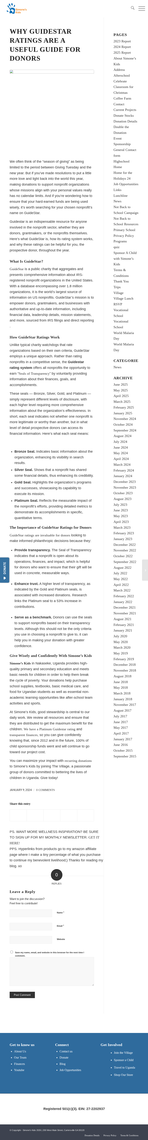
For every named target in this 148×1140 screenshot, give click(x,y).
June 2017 (121, 722)
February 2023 (124, 533)
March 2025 (122, 402)
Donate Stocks (124, 115)
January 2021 (123, 630)
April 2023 (121, 522)
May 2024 (121, 453)
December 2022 (125, 545)
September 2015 (125, 756)
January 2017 (123, 739)
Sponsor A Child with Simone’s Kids (125, 258)
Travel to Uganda (124, 1067)
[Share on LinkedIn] (68, 815)
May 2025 (121, 390)
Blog (63, 1063)
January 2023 (123, 539)
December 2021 (125, 607)
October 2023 (123, 493)
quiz (116, 247)
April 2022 (121, 585)
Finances (19, 1063)
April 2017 (121, 733)
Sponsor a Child (124, 1060)
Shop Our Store (123, 1074)
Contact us (66, 1051)
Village (119, 293)
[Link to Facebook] (124, 1129)
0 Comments (45, 790)
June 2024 (121, 447)
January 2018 (123, 699)
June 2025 (121, 384)
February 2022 (124, 596)
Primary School (124, 230)
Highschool (122, 161)
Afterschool (122, 75)
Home (118, 167)
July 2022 (120, 573)
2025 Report (122, 52)
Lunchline (121, 196)
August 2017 (122, 710)
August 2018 (122, 676)
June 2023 (121, 510)
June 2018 (121, 682)
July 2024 (120, 442)
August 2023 (122, 499)
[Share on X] (35, 815)
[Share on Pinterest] (52, 815)
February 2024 (124, 470)
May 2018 (121, 687)
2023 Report (122, 41)
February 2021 (124, 625)
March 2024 (122, 465)
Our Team (20, 1057)
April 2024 (121, 459)
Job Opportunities (126, 184)
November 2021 (125, 613)
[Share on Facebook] (18, 815)
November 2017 (125, 705)
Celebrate (120, 81)
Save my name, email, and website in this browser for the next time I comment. (49, 954)
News (117, 201)
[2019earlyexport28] (52, 112)
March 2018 (122, 693)
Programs (120, 241)
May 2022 (121, 579)
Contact (119, 104)
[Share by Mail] (85, 815)
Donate (64, 1057)
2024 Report (122, 47)
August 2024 (122, 436)
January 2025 (123, 413)
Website (61, 939)
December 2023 (125, 482)
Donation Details (125, 121)
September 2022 (125, 562)
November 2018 (125, 670)
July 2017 (120, 716)
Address (119, 70)
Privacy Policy (124, 236)
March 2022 (122, 590)
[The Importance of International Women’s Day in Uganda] (145, 570)
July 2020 (120, 636)
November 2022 (125, 550)
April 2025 (121, 396)
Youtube (19, 1070)
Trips (117, 287)
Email (60, 925)
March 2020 (122, 647)
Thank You (121, 281)
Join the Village (123, 1052)
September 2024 (125, 430)
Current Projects (125, 110)
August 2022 (122, 568)
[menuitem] (131, 8)
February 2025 (124, 407)
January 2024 (123, 476)
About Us (20, 1051)
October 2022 (123, 556)
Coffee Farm (122, 98)
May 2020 (121, 642)
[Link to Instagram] (135, 1129)
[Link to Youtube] (130, 1129)
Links (117, 190)
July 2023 (120, 505)
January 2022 (123, 602)
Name (60, 912)
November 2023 (125, 487)
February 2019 (124, 659)
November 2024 (125, 419)
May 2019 (121, 653)
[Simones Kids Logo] (16, 8)
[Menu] (140, 8)
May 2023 (121, 516)
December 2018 (125, 665)
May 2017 (121, 728)
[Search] (131, 8)
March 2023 (122, 527)
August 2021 (122, 619)
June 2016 (121, 745)
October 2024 (123, 424)
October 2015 (123, 750)
